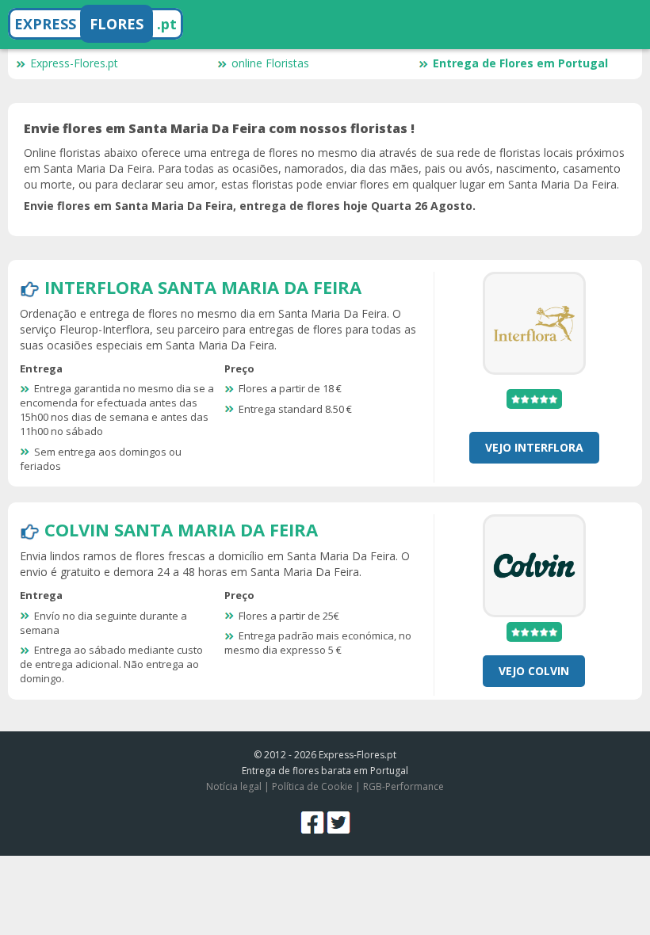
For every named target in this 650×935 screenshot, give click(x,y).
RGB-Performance (403, 786)
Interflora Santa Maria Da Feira (202, 287)
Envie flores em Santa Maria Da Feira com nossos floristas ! (219, 128)
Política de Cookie (312, 786)
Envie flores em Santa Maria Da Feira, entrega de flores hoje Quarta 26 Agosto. (250, 205)
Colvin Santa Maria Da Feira (181, 529)
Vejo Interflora (534, 447)
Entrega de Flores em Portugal (520, 63)
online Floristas (270, 63)
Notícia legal (234, 786)
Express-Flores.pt (74, 63)
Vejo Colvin (534, 670)
